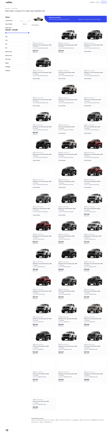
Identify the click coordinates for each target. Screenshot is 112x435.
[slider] (5, 32)
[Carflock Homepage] (8, 2)
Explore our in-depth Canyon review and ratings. (89, 19)
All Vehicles (7, 8)
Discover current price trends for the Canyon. (59, 19)
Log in (97, 2)
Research (92, 2)
